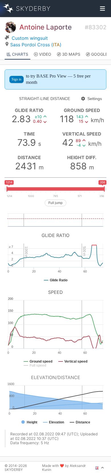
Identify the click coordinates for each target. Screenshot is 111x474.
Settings (94, 98)
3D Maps (71, 54)
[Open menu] (102, 8)
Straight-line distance (44, 98)
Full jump (55, 203)
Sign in (16, 79)
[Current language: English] (99, 468)
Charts (20, 54)
